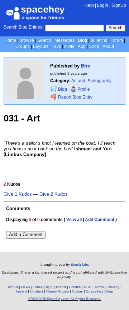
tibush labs (80, 264)
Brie (85, 66)
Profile (83, 89)
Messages (64, 40)
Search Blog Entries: (23, 27)
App (82, 46)
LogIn (102, 5)
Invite (69, 46)
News (25, 287)
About (108, 46)
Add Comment (99, 219)
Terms (99, 287)
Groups (22, 46)
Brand (61, 287)
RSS (87, 287)
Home (10, 40)
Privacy (113, 287)
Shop (94, 46)
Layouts (40, 46)
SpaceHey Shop (99, 291)
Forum (116, 40)
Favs (56, 46)
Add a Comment (26, 234)
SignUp (118, 5)
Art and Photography (91, 80)
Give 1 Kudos (18, 194)
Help (89, 5)
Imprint (21, 291)
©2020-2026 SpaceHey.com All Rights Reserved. (64, 299)
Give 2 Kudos (53, 194)
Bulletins (98, 40)
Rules (38, 287)
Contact (36, 291)
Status (77, 291)
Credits (75, 287)
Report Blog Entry (74, 97)
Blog (82, 40)
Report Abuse (57, 291)
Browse (26, 40)
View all (74, 219)
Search (116, 27)
